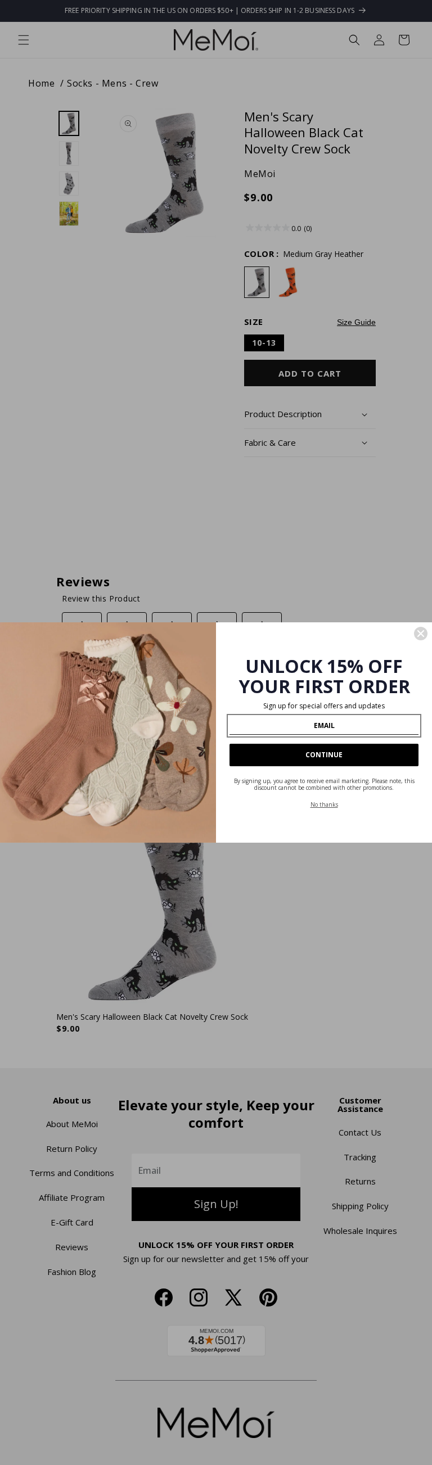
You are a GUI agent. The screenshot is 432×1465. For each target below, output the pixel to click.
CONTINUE (324, 754)
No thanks (324, 804)
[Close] (421, 633)
